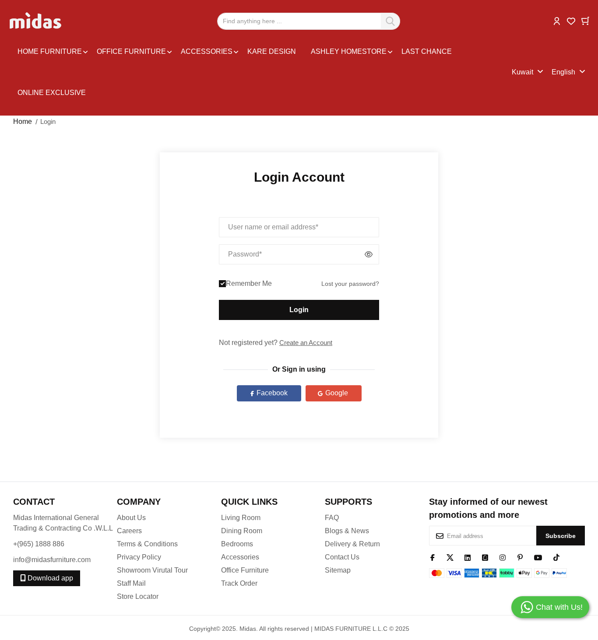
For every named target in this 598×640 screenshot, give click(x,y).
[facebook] (432, 557)
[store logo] (36, 21)
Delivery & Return (352, 544)
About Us (131, 517)
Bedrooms (237, 544)
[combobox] (308, 21)
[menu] (262, 72)
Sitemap (338, 570)
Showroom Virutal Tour (152, 570)
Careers (129, 531)
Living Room (240, 517)
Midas (247, 628)
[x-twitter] (450, 557)
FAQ (332, 517)
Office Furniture (245, 570)
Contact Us (342, 557)
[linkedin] (467, 557)
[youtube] (538, 557)
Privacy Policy (139, 557)
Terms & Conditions (147, 544)
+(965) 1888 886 (38, 544)
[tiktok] (556, 557)
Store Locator (137, 596)
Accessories (240, 557)
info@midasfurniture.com (52, 559)
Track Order (239, 583)
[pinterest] (520, 557)
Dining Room (241, 531)
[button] (556, 20)
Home (22, 121)
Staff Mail (131, 583)
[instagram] (502, 557)
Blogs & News (347, 531)
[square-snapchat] (485, 557)
